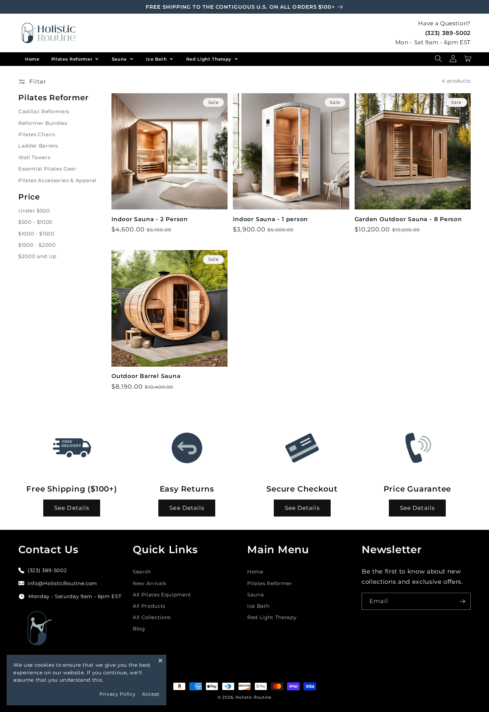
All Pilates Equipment (162, 594)
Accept (151, 694)
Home (32, 59)
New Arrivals (149, 583)
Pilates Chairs (36, 134)
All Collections (152, 617)
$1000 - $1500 (36, 233)
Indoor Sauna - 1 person (270, 219)
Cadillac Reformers (43, 111)
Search (142, 571)
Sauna (120, 59)
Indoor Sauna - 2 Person (149, 219)
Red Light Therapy (209, 59)
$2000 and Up (37, 256)
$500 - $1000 (35, 222)
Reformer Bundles (42, 123)
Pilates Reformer (72, 59)
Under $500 (34, 210)
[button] (438, 58)
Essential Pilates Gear (47, 169)
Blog (139, 628)
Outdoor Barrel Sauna (146, 376)
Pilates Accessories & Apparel (57, 180)
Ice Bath (157, 59)
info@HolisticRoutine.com (62, 583)
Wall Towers (34, 157)
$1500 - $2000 (37, 245)
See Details (71, 508)
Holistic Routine (253, 697)
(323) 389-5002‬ (448, 33)
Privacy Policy (117, 694)
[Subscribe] (462, 601)
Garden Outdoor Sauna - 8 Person (408, 219)
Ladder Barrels (38, 146)
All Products (149, 606)
